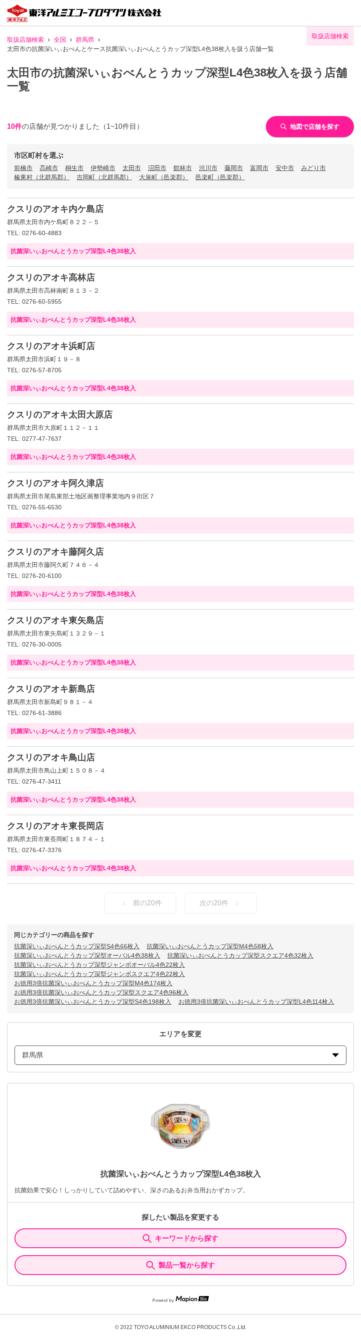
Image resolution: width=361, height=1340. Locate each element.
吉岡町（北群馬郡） (104, 177)
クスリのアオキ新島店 (51, 689)
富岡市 (259, 167)
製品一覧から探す (186, 1265)
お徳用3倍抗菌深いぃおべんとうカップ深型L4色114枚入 (256, 1001)
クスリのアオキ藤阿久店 (55, 551)
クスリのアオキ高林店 (51, 277)
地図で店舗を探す (314, 126)
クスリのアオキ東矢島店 (55, 620)
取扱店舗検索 (25, 39)
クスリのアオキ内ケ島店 (55, 209)
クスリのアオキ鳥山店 (51, 757)
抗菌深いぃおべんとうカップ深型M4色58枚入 (210, 946)
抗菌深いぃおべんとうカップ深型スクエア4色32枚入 (240, 955)
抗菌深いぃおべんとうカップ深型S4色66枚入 (77, 946)
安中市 (285, 167)
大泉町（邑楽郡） (163, 177)
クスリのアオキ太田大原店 (60, 414)
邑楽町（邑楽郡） (220, 177)
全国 (60, 39)
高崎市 (49, 167)
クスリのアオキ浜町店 (51, 346)
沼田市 (157, 167)
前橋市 (23, 167)
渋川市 (208, 167)
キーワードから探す (186, 1238)
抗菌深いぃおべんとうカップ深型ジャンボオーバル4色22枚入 (99, 964)
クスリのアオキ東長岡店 (55, 826)
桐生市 (74, 167)
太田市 (131, 167)
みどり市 (313, 167)
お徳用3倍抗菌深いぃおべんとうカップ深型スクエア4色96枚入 (101, 992)
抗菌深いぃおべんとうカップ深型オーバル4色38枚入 (87, 955)
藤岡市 (234, 167)
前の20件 (147, 903)
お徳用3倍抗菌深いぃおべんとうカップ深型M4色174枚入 (93, 983)
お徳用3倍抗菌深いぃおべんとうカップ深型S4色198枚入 (92, 1001)
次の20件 (213, 903)
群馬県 (85, 39)
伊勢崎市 (103, 167)
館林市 (182, 167)
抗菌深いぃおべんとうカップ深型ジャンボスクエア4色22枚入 (99, 973)
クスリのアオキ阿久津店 (55, 483)
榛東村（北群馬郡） (42, 177)
